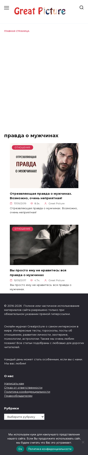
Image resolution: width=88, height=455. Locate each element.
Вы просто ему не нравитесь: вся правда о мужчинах (38, 272)
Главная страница (16, 31)
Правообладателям (18, 395)
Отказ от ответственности (23, 387)
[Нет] (83, 442)
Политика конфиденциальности (27, 391)
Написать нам (14, 383)
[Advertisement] (44, 79)
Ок (20, 449)
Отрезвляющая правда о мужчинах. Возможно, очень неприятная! (41, 195)
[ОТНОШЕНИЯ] (44, 186)
